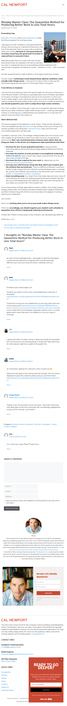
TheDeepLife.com (42, 552)
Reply (8, 267)
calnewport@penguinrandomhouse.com (17, 654)
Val (10, 329)
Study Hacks (14, 395)
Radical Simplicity (13, 156)
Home (3, 16)
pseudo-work (28, 126)
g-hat (11, 219)
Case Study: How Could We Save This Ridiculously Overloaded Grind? (31, 225)
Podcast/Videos (7, 690)
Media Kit (5, 687)
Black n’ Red (12, 174)
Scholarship (5, 672)
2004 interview (10, 38)
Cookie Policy (24, 698)
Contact (4, 684)
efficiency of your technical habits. (19, 163)
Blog (8, 16)
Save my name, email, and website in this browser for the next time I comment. (33, 502)
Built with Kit (46, 699)
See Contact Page (8, 661)
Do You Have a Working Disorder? (17, 228)
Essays (4, 678)
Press (3, 681)
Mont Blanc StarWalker (32, 174)
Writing (4, 675)
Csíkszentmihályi (34, 129)
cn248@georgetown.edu (11, 647)
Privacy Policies (12, 698)
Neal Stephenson (29, 38)
